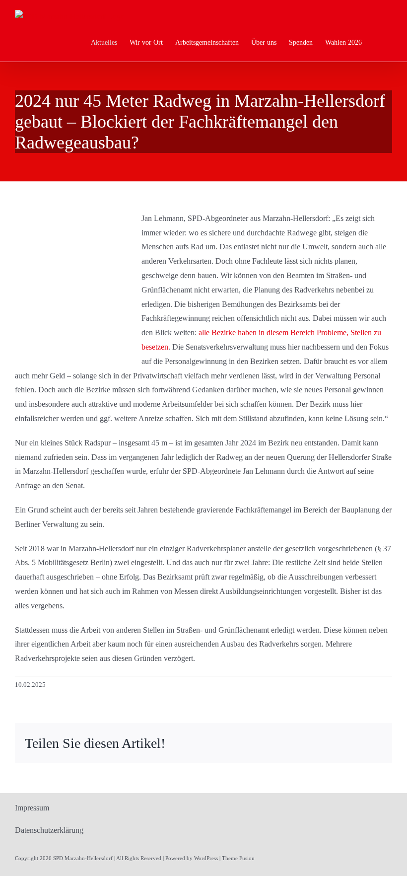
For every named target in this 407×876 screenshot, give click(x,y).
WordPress (206, 858)
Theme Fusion (238, 858)
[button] (377, 43)
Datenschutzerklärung (49, 830)
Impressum (32, 807)
